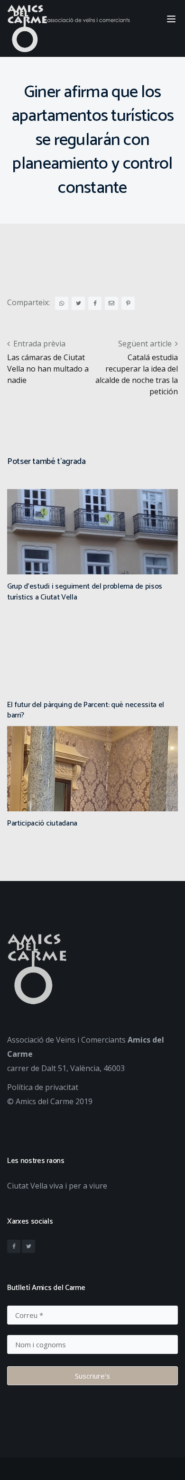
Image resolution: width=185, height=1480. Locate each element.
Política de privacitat (42, 1087)
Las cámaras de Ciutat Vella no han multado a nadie (48, 368)
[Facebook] (13, 1246)
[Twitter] (28, 1246)
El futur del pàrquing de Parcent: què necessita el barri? (85, 710)
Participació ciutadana (42, 823)
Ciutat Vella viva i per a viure (57, 1185)
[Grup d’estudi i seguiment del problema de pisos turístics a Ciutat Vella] (92, 563)
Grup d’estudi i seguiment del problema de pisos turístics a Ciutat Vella (84, 591)
